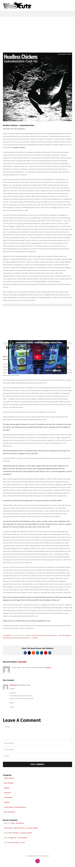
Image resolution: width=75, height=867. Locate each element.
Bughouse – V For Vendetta (18, 838)
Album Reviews (9, 778)
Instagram (48, 667)
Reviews (6, 802)
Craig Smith (8, 635)
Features (34, 635)
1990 (63, 635)
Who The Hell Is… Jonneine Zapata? (26, 828)
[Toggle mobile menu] (71, 3)
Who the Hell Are (9, 812)
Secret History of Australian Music (47, 635)
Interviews (7, 793)
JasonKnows (8, 828)
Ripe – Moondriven (18, 823)
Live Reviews (8, 797)
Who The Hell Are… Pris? (17, 842)
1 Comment (35, 638)
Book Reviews (8, 783)
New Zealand (6, 638)
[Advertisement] (37, 31)
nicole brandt (13, 685)
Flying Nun (68, 635)
